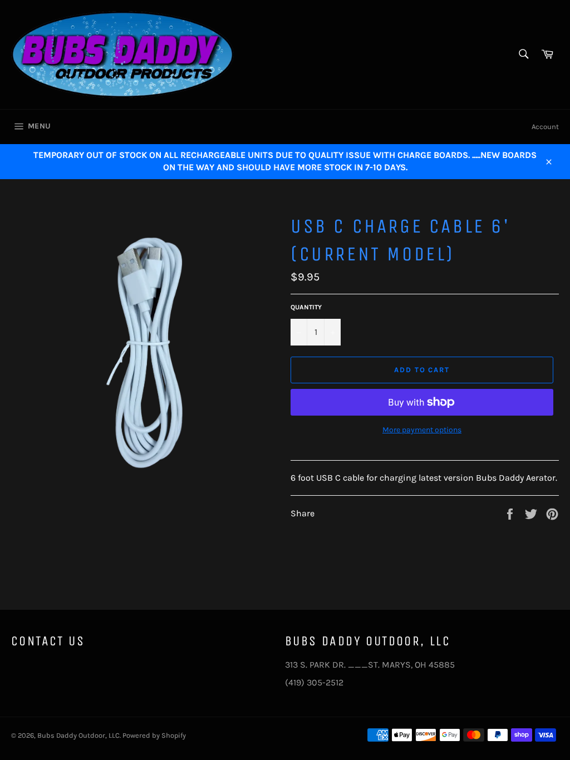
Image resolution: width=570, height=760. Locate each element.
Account (545, 126)
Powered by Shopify (154, 735)
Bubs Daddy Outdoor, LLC (78, 735)
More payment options (421, 430)
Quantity (306, 307)
